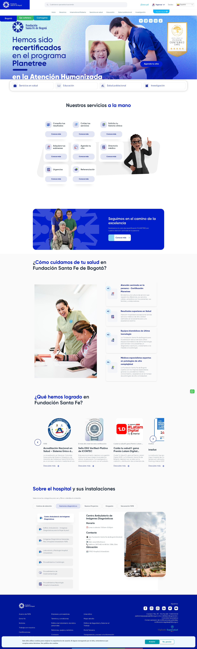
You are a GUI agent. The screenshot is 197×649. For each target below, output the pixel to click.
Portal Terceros (89, 630)
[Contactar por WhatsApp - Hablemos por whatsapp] (192, 391)
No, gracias (167, 642)
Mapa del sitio (89, 619)
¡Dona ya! (145, 5)
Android (119, 537)
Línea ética (88, 614)
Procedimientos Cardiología (53, 562)
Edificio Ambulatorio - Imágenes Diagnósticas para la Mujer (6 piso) (56, 529)
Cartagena (42, 18)
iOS (88, 539)
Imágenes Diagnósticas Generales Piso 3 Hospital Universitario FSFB (56, 540)
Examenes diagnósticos (68, 506)
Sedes (170, 5)
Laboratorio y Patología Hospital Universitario (55, 552)
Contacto (55, 635)
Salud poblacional (125, 12)
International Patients (78, 12)
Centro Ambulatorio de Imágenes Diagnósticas (57, 518)
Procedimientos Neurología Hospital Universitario (53, 584)
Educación (110, 12)
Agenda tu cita (151, 64)
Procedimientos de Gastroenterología (50, 573)
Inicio (54, 12)
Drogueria (109, 506)
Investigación (140, 12)
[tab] (144, 574)
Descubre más (49, 466)
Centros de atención (44, 506)
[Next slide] (153, 439)
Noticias (22, 623)
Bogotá (8, 19)
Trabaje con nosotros (27, 628)
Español (182, 4)
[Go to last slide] (37, 442)
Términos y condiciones (60, 619)
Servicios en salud (96, 12)
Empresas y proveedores (60, 614)
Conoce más (56, 134)
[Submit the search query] (47, 4)
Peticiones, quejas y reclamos (62, 630)
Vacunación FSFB (127, 506)
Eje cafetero (25, 18)
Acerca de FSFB (25, 614)
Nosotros (62, 12)
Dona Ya (22, 619)
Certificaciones (24, 632)
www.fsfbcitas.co (99, 542)
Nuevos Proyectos (91, 506)
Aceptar (152, 642)
